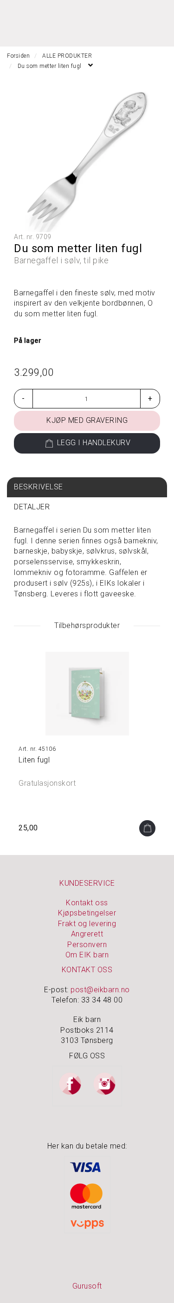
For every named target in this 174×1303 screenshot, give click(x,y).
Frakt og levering (87, 923)
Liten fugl (34, 759)
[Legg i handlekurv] (147, 828)
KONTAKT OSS (87, 969)
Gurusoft (87, 1286)
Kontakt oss (87, 902)
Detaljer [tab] (32, 506)
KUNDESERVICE (87, 883)
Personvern (87, 944)
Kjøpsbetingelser (87, 913)
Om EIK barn (87, 954)
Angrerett (87, 933)
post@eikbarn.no (100, 989)
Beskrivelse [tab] (38, 486)
